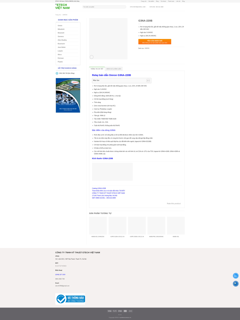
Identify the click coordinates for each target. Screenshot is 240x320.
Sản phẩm (151, 1)
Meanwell (61, 33)
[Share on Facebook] (140, 52)
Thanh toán (171, 1)
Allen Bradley (62, 40)
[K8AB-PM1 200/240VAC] (156, 225)
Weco (60, 54)
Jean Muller (62, 47)
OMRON (65, 14)
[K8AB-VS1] (176, 225)
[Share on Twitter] (143, 52)
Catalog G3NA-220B (99, 188)
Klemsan (61, 58)
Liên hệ (178, 1)
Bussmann (61, 43)
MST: (56, 263)
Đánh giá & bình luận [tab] (114, 69)
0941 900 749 (59, 279)
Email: (57, 283)
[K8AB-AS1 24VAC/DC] (98, 225)
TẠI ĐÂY (122, 190)
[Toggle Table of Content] (147, 80)
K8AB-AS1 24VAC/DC (98, 236)
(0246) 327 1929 (60, 274)
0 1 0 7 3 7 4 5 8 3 (60, 266)
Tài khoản (163, 1)
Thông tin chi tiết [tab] (97, 69)
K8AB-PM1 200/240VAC (156, 236)
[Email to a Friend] (146, 52)
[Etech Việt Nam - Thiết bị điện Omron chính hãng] (67, 7)
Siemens (61, 36)
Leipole (60, 51)
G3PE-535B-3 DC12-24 (137, 236)
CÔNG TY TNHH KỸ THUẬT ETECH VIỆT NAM (108, 193)
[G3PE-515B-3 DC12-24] (117, 225)
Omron (60, 25)
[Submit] (124, 6)
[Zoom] (91, 57)
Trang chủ (143, 1)
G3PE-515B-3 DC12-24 (117, 236)
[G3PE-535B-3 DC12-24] (137, 225)
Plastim (60, 62)
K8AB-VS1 (176, 236)
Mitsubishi (61, 29)
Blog (157, 1)
